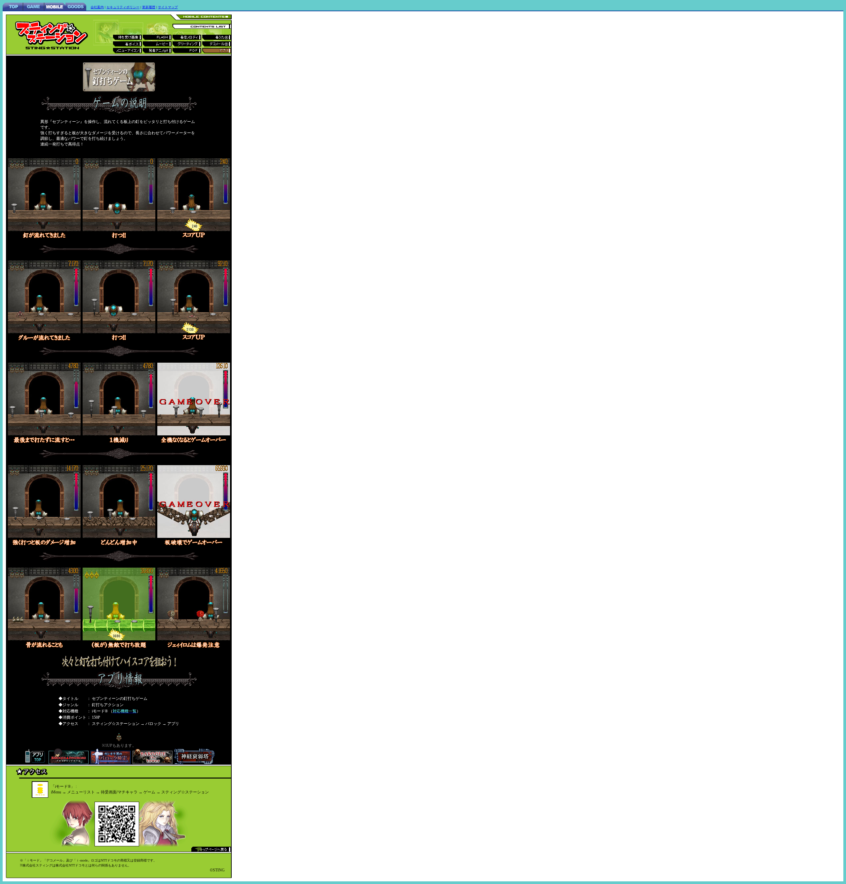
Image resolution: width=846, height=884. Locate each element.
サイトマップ (168, 7)
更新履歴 (148, 7)
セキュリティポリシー (122, 7)
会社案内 (97, 7)
